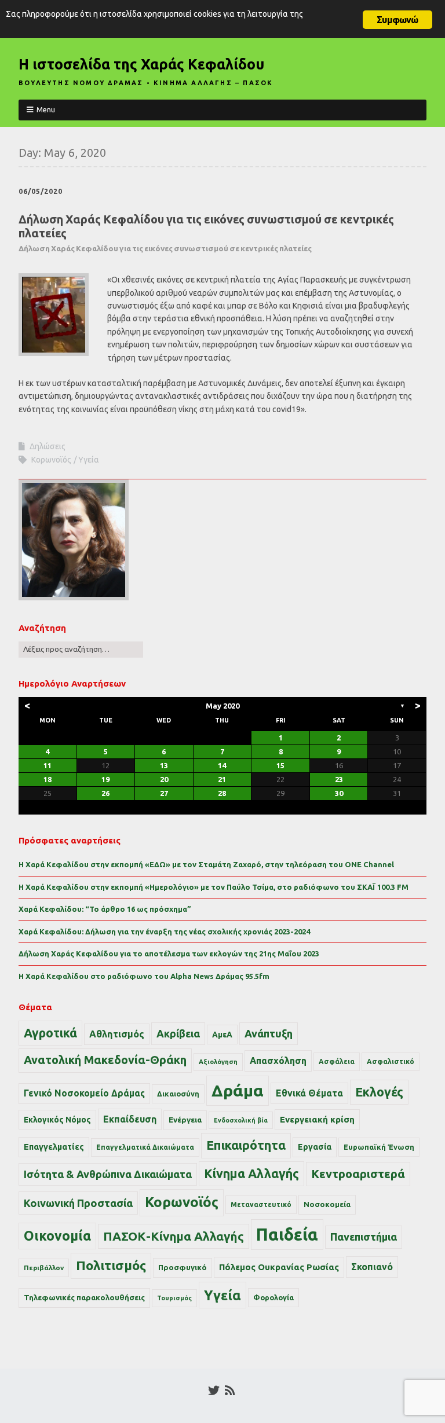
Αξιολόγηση (218, 1061)
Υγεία (88, 459)
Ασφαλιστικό (390, 1061)
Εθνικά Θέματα (309, 1093)
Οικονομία (57, 1235)
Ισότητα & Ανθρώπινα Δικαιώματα (108, 1174)
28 (222, 793)
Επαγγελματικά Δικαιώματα (145, 1147)
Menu (46, 109)
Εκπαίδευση (129, 1119)
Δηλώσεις (47, 446)
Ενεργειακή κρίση (317, 1119)
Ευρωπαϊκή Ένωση (379, 1147)
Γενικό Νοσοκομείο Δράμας (84, 1093)
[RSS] (229, 1390)
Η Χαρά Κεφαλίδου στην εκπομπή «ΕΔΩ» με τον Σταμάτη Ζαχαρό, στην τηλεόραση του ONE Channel (206, 864)
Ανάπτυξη (269, 1033)
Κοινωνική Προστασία (78, 1203)
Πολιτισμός (111, 1265)
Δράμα (237, 1090)
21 (222, 779)
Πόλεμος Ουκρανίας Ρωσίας (279, 1267)
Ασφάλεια (337, 1061)
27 (164, 793)
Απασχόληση (278, 1060)
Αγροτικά (50, 1033)
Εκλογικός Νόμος (57, 1119)
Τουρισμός (174, 1297)
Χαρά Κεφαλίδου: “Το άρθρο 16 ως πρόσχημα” (105, 909)
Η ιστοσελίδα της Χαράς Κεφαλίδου (141, 64)
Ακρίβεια (178, 1033)
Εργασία (314, 1146)
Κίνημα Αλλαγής (251, 1173)
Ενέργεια (185, 1120)
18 (47, 779)
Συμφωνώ (397, 19)
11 (47, 765)
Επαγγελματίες (54, 1146)
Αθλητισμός (116, 1034)
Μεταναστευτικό (261, 1204)
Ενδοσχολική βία (241, 1120)
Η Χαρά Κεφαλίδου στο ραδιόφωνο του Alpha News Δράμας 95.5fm (144, 976)
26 (105, 793)
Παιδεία (287, 1234)
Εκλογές (379, 1092)
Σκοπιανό (372, 1266)
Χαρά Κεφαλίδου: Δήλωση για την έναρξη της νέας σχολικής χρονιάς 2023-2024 (164, 931)
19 (105, 779)
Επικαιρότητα (246, 1145)
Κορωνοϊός (51, 459)
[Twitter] (214, 1390)
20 (164, 779)
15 (280, 765)
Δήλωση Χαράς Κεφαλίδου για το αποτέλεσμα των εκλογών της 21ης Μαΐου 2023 (169, 953)
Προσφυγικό (182, 1267)
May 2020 (222, 706)
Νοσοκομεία (327, 1204)
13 (164, 765)
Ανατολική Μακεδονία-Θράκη (105, 1060)
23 (339, 779)
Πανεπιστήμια (363, 1236)
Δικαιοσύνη (178, 1094)
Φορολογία (273, 1297)
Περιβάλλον (44, 1267)
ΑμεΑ (222, 1034)
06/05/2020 (41, 191)
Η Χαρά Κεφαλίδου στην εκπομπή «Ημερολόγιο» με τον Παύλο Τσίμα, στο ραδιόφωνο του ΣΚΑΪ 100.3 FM (213, 887)
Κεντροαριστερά (358, 1173)
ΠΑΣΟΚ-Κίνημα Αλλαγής (173, 1236)
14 (222, 765)
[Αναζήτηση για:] (81, 649)
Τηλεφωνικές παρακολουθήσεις (84, 1297)
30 (339, 793)
